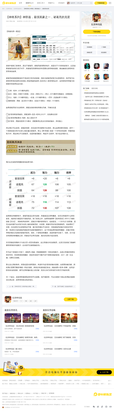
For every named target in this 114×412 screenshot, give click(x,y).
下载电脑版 (97, 32)
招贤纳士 (28, 393)
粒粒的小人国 (70, 383)
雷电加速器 (12, 380)
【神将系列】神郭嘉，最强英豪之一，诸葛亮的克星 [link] (36, 8)
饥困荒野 (61, 383)
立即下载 (70, 299)
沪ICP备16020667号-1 (29, 396)
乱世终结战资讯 (18, 8)
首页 (20, 3)
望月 (102, 383)
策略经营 (95, 27)
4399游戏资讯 (86, 380)
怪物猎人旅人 (85, 383)
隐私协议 (12, 393)
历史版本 (61, 3)
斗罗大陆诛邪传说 (32, 383)
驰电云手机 (35, 380)
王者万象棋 (95, 383)
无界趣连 (27, 380)
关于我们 (36, 393)
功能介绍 (43, 393)
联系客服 (67, 399)
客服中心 (51, 3)
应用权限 (51, 393)
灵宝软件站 (96, 380)
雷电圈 (20, 380)
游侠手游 (77, 380)
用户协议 (5, 393)
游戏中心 (29, 3)
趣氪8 (70, 380)
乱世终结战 (9, 8)
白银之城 (22, 383)
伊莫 (77, 383)
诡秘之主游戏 (13, 383)
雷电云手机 (53, 380)
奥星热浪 (53, 383)
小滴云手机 (44, 380)
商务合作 (20, 393)
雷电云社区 (62, 380)
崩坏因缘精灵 (44, 383)
